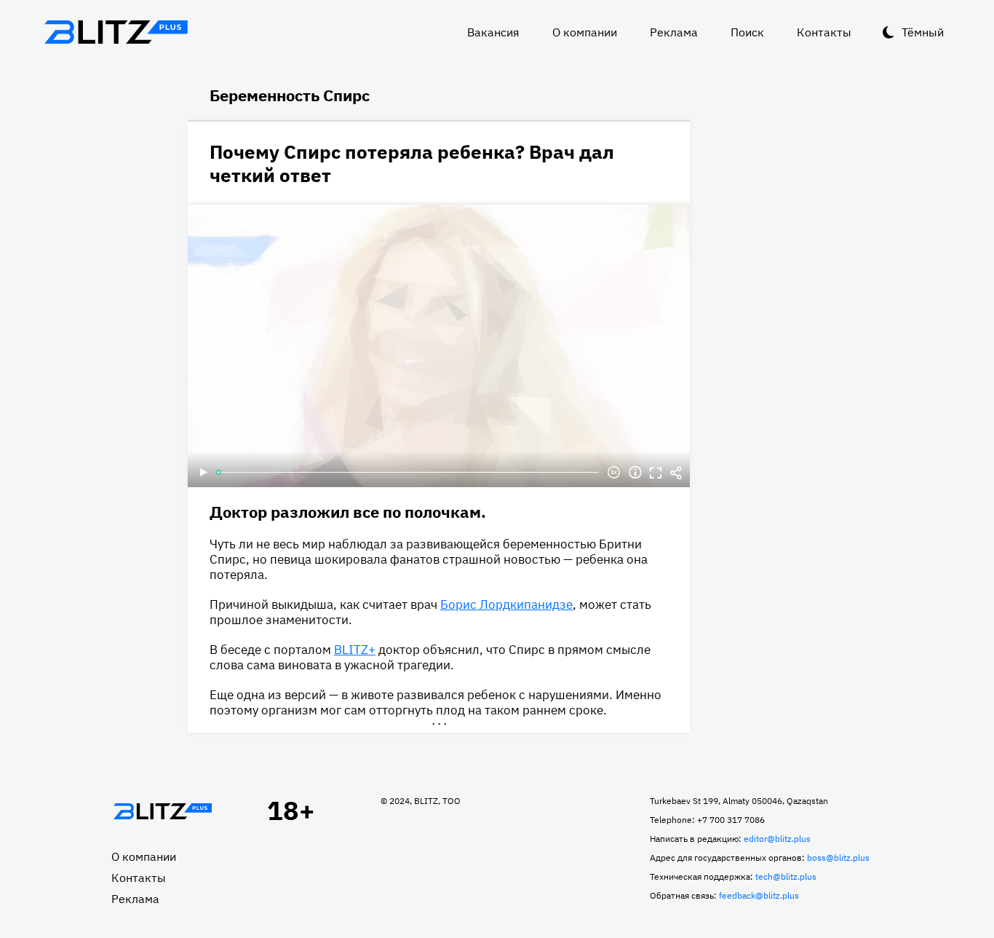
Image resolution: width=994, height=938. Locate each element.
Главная (162, 811)
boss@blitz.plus (838, 857)
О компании (584, 32)
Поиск (747, 32)
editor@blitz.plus (777, 838)
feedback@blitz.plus (759, 895)
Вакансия (493, 32)
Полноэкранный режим (655, 472)
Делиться (676, 472)
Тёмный (923, 32)
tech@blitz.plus (785, 876)
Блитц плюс (115, 32)
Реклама (674, 32)
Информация (635, 472)
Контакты (824, 32)
